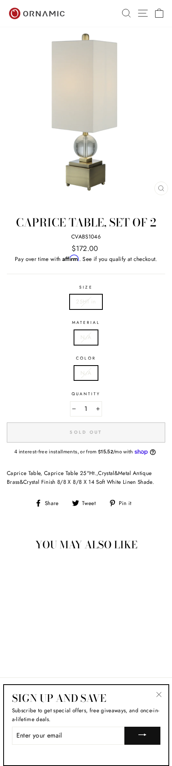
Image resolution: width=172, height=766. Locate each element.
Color (86, 358)
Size (85, 287)
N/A (85, 337)
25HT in (86, 301)
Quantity (86, 394)
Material (86, 322)
